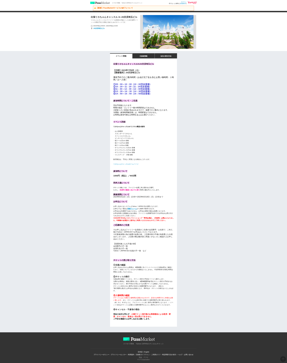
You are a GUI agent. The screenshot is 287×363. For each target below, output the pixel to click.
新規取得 (183, 3)
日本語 (140, 352)
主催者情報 (143, 56)
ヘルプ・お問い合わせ (185, 354)
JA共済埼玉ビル (99, 28)
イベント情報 (121, 56)
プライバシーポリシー (101, 354)
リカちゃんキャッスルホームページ (125, 164)
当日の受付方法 (165, 56)
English (146, 352)
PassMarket (100, 3)
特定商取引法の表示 (169, 354)
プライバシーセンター (118, 354)
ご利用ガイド (156, 354)
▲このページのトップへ (283, 359)
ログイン (183, 2)
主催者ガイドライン (143, 354)
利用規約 (131, 354)
